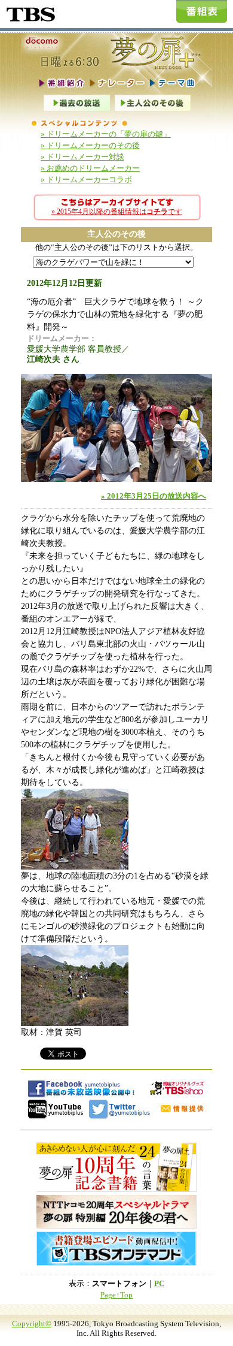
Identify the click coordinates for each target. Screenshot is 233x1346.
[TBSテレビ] (30, 12)
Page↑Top (116, 1295)
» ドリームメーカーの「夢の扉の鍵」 (106, 134)
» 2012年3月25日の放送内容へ (153, 496)
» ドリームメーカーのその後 (90, 145)
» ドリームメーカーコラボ (86, 180)
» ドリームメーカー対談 (82, 157)
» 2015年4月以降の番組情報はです (116, 211)
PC (159, 1283)
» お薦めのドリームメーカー (90, 168)
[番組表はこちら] (201, 11)
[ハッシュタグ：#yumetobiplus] (119, 1109)
